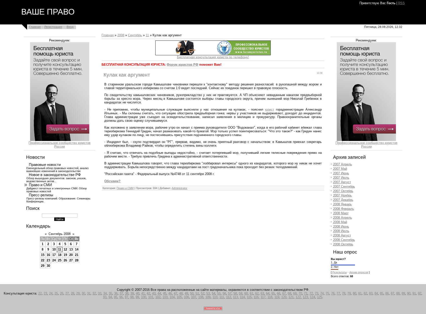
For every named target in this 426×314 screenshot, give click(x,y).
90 (408, 293)
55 (219, 293)
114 (242, 297)
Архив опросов (358, 272)
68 (289, 293)
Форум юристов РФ (182, 64)
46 (170, 293)
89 (403, 293)
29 (42, 266)
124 (312, 297)
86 (387, 293)
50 (192, 293)
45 (164, 293)
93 (104, 297)
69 (295, 293)
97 (126, 297)
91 (414, 293)
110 (215, 297)
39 (132, 293)
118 (269, 297)
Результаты (339, 272)
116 (256, 297)
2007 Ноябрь (342, 195)
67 (284, 293)
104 (172, 297)
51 (197, 293)
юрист (269, 109)
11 (59, 249)
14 (76, 249)
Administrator (179, 188)
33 (99, 293)
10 (54, 249)
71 (305, 293)
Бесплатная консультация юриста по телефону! (213, 57)
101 (150, 297)
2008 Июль (341, 231)
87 (392, 293)
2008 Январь (342, 204)
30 (48, 266)
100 (143, 297)
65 (273, 293)
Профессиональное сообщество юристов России (59, 144)
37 (121, 293)
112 (228, 297)
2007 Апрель (342, 164)
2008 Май (340, 222)
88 (398, 293)
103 (165, 297)
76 (333, 293)
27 (71, 260)
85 (381, 293)
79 (349, 293)
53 (208, 293)
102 (157, 297)
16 (48, 255)
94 (110, 297)
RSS (401, 3)
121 (291, 297)
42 (148, 293)
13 (71, 249)
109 (208, 297)
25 (59, 260)
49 (186, 293)
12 (65, 249)
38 (126, 293)
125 (319, 297)
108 (200, 297)
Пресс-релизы (41, 195)
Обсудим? (112, 181)
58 (235, 293)
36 (116, 293)
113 (235, 297)
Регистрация (53, 27)
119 (276, 297)
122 (298, 297)
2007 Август (342, 182)
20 (71, 255)
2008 (120, 35)
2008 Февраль (343, 209)
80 (354, 293)
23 (48, 260)
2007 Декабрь (343, 200)
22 (42, 260)
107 (193, 297)
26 (65, 260)
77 (338, 293)
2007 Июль (341, 177)
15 (42, 255)
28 (76, 260)
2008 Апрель (342, 217)
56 (224, 293)
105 (179, 297)
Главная (35, 27)
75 (327, 293)
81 (360, 293)
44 (159, 293)
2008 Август (342, 235)
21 (76, 255)
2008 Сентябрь (344, 240)
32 (94, 293)
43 (154, 293)
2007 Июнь (341, 173)
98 (132, 297)
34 (105, 293)
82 (365, 293)
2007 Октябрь (343, 191)
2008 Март (341, 213)
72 (311, 293)
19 (65, 255)
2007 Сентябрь (344, 186)
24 (54, 260)
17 (54, 255)
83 (371, 293)
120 (283, 297)
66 (278, 293)
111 (221, 297)
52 (202, 293)
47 (175, 293)
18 (59, 255)
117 (263, 297)
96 (121, 297)
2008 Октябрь (343, 244)
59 (240, 293)
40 (137, 293)
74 (322, 293)
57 (229, 293)
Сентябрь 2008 (60, 234)
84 (376, 293)
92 (419, 293)
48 (181, 293)
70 (300, 293)
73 (316, 293)
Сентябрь (135, 35)
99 (137, 297)
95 (115, 297)
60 (246, 293)
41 (143, 293)
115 (249, 297)
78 (343, 293)
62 (257, 293)
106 (186, 297)
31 (88, 293)
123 (305, 297)
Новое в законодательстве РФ (55, 175)
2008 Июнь (341, 226)
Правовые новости (45, 165)
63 (262, 293)
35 (110, 293)
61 (251, 293)
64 (267, 293)
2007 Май (340, 169)
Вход (70, 27)
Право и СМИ (40, 185)
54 (213, 293)
